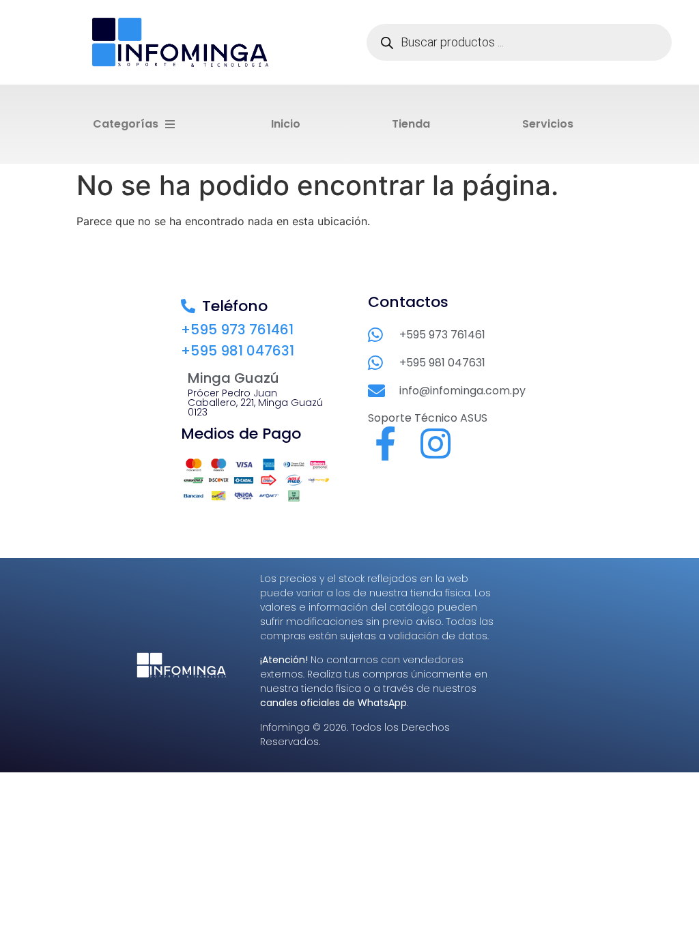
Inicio (285, 124)
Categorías (125, 124)
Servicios (547, 124)
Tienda (411, 124)
